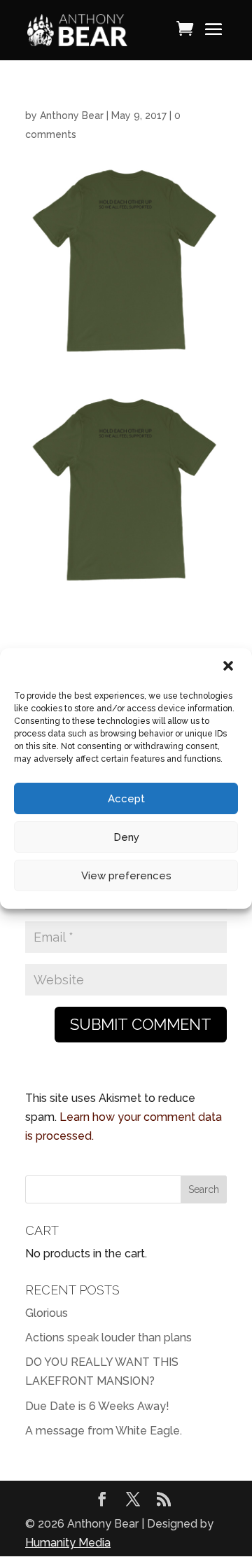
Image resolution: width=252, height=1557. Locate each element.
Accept (126, 799)
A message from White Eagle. (103, 1430)
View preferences (126, 876)
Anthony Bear (72, 115)
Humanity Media (68, 1542)
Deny (126, 837)
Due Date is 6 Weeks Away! (97, 1406)
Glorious (46, 1313)
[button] (229, 667)
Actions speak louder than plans (108, 1337)
